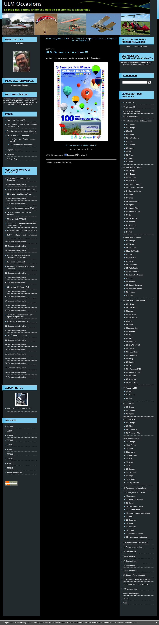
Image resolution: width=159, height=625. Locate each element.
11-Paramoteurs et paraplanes (134, 488)
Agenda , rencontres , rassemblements (21, 131)
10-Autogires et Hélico (131, 438)
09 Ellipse (129, 426)
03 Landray (130, 145)
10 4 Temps (130, 442)
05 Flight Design (132, 268)
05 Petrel (129, 278)
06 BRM (129, 335)
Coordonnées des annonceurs (21, 144)
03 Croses (130, 134)
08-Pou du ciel (128, 404)
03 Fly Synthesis (132, 138)
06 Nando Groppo (133, 372)
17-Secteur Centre (130, 561)
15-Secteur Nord (129, 552)
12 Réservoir (131, 527)
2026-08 (10, 426)
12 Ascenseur (131, 496)
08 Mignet (130, 414)
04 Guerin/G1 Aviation (134, 188)
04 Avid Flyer (131, 181)
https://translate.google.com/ (136, 46)
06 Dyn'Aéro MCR (133, 345)
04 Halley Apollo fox (133, 191)
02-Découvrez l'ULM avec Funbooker (21, 189)
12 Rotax (129, 523)
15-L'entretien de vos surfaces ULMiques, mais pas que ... (18, 256)
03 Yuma (129, 162)
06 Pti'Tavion (131, 376)
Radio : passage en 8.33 (16, 120)
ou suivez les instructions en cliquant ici (137, 63)
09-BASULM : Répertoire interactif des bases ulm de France (21, 225)
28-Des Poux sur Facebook (17, 321)
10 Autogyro (130, 452)
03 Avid (129, 131)
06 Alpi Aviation (131, 318)
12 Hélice (129, 503)
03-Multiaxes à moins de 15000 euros (137, 121)
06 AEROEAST (132, 307)
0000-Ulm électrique (131, 593)
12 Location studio (133, 510)
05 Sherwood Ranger (134, 288)
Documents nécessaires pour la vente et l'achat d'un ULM (22, 125)
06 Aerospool (131, 314)
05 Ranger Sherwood (134, 285)
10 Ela (128, 466)
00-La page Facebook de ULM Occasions (18, 179)
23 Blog (126, 598)
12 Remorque (131, 520)
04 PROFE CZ (131, 218)
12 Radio (129, 516)
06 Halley (129, 359)
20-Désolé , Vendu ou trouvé (134, 575)
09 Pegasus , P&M (133, 433)
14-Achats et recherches (132, 547)
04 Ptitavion (130, 222)
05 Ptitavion (130, 282)
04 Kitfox (129, 198)
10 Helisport (130, 469)
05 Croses (130, 261)
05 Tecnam (130, 292)
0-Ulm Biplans (128, 102)
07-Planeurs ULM (130, 388)
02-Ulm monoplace (130, 116)
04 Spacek (130, 228)
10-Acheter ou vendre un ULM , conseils (22, 230)
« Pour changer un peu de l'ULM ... (60, 38)
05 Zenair (129, 295)
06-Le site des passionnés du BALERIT (22, 208)
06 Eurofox (130, 348)
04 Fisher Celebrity (133, 184)
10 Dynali (129, 462)
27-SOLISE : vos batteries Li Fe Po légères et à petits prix (20, 316)
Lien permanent (57, 155)
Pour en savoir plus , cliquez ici (79, 145)
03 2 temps (130, 124)
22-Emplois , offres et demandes (135, 584)
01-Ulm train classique (131, 111)
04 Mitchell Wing (132, 208)
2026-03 (10, 449)
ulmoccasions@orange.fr (20, 85)
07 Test (129, 398)
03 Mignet (130, 148)
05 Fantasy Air (131, 265)
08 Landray (130, 410)
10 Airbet (129, 448)
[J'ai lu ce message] (156, 622)
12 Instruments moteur (134, 506)
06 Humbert (130, 362)
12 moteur (130, 530)
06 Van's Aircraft (132, 382)
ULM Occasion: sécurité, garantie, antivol (23, 140)
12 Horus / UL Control (134, 499)
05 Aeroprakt (131, 248)
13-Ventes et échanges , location (135, 542)
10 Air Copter (131, 445)
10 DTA (129, 459)
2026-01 (10, 459)
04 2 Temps (130, 171)
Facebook (71, 155)
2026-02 (10, 454)
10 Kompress (131, 472)
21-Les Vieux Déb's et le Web (18, 287)
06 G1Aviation (131, 355)
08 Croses (130, 407)
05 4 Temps (130, 244)
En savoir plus (130, 623)
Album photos (14, 388)
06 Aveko (129, 325)
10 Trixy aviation (132, 483)
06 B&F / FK (130, 331)
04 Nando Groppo (133, 211)
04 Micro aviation (132, 201)
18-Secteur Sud (129, 566)
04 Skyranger (131, 225)
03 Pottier (129, 155)
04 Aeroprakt (131, 177)
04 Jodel (129, 194)
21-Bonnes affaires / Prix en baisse (136, 580)
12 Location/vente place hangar (138, 513)
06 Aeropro (130, 311)
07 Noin (129, 391)
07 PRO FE (130, 395)
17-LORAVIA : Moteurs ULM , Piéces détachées (21, 267)
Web (125, 603)
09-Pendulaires (129, 419)
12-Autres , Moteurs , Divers (134, 493)
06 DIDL (129, 338)
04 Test (129, 232)
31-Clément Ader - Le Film (17, 335)
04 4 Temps (130, 174)
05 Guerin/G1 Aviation (134, 275)
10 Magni (129, 476)
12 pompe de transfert (134, 534)
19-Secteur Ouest (130, 570)
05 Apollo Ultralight (133, 251)
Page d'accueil (82, 38)
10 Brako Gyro (131, 455)
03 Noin (129, 151)
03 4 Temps (130, 128)
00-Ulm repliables (129, 107)
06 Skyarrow (131, 379)
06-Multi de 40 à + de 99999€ (134, 301)
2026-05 (10, 440)
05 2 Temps (130, 241)
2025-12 (10, 463)
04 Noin (129, 215)
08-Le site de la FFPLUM (16, 219)
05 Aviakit (129, 254)
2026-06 (10, 435)
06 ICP (128, 365)
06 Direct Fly (131, 342)
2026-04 (10, 445)
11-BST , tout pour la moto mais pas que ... (22, 236)
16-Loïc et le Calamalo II (16, 262)
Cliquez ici (20, 44)
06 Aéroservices (132, 328)
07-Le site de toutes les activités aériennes (19, 213)
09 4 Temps (130, 423)
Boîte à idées (12, 159)
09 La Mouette (131, 429)
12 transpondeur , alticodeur (136, 537)
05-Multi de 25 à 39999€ (132, 237)
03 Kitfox (129, 141)
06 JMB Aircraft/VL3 (133, 369)
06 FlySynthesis (132, 352)
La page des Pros (13, 150)
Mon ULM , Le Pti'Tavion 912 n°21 (19, 408)
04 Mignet (130, 205)
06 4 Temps (130, 304)
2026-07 (10, 431)
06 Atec (129, 321)
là (95, 145)
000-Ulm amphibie (130, 589)
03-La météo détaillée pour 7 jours (19, 194)
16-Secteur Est (129, 556)
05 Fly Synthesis (132, 271)
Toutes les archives (14, 473)
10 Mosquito (130, 479)
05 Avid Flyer (131, 258)
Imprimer (82, 155)
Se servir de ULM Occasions (18, 136)
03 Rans (129, 158)
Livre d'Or (10, 154)
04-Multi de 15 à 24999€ (132, 167)
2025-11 (10, 468)
